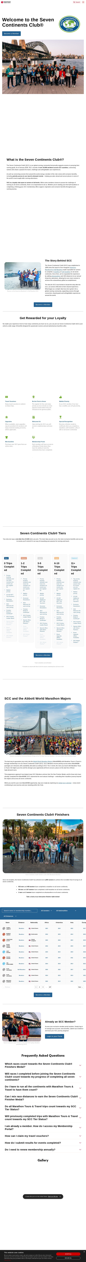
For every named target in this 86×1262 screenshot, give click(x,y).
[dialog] (43, 1256)
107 (50, 987)
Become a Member (11, 33)
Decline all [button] (68, 1258)
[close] (60, 1196)
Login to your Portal (54, 1036)
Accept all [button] (68, 1254)
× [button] (84, 1251)
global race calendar (64, 783)
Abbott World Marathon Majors (42, 761)
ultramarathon (56, 276)
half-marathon (66, 272)
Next (79, 987)
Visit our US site (53, 1196)
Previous (7, 987)
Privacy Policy (7, 1260)
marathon (57, 272)
